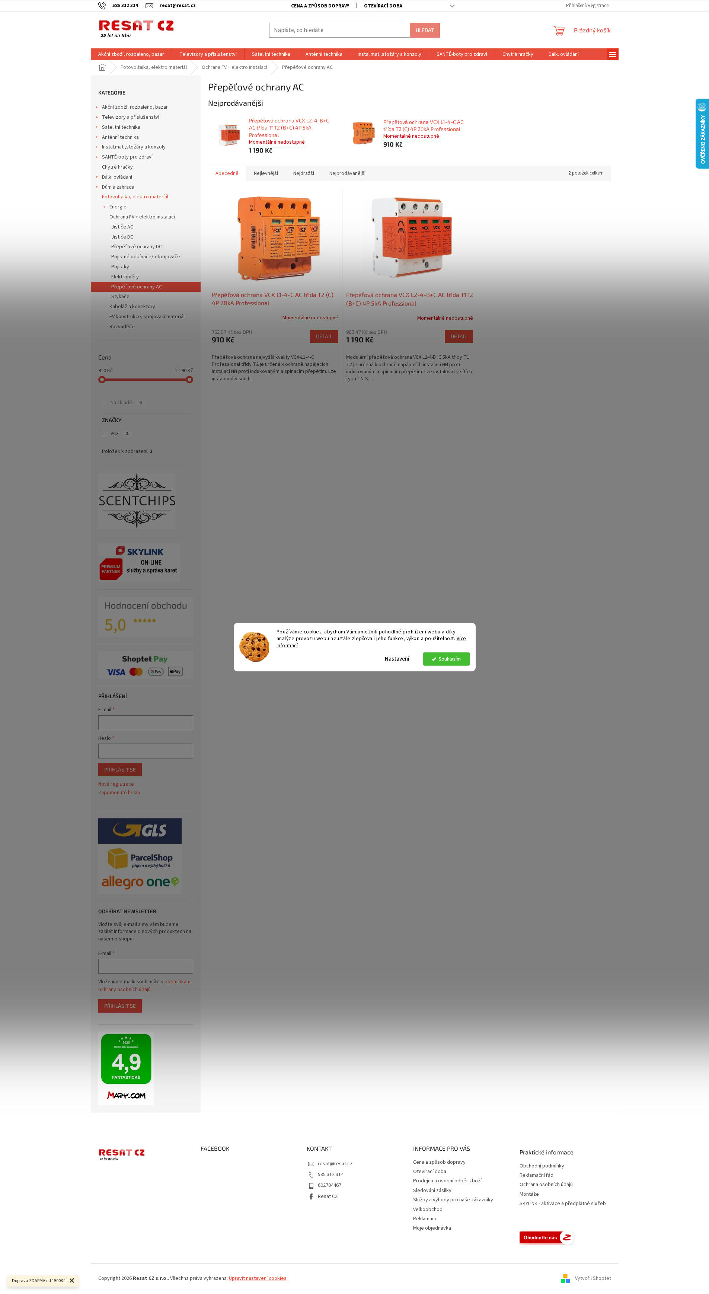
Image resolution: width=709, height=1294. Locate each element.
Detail (324, 336)
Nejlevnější (266, 173)
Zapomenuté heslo (119, 792)
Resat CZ (328, 1196)
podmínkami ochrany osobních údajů (145, 985)
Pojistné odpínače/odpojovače (145, 257)
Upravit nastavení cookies (258, 1278)
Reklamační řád (536, 1175)
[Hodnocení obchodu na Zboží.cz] (547, 1237)
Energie (118, 207)
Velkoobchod (428, 1209)
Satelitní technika (121, 127)
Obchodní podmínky (542, 1166)
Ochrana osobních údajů (546, 1184)
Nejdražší (303, 173)
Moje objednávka (432, 1228)
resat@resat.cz (335, 1163)
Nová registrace (116, 784)
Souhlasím (450, 658)
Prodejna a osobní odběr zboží (447, 1181)
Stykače (120, 296)
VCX (119, 433)
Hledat (425, 30)
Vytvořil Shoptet (593, 1278)
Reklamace (425, 1219)
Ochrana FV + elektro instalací (142, 217)
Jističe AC (122, 227)
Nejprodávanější (347, 173)
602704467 (329, 1185)
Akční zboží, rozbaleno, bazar (135, 107)
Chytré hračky (117, 167)
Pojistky (120, 267)
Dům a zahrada (118, 187)
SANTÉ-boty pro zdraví (127, 157)
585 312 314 (331, 1174)
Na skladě (126, 402)
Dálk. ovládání (117, 177)
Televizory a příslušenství (130, 117)
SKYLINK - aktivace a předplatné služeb (563, 1203)
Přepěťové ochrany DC (136, 246)
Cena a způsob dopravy (320, 6)
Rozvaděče (122, 326)
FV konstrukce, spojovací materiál (147, 316)
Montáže (529, 1194)
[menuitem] (131, 54)
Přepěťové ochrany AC (136, 287)
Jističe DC (122, 237)
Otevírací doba (383, 6)
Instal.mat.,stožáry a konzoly (134, 147)
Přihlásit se (120, 769)
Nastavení (397, 659)
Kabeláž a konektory (132, 306)
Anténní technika (120, 137)
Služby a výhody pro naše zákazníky (453, 1200)
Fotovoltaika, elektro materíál (135, 197)
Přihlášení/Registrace (587, 5)
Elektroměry (125, 277)
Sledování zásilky (432, 1190)
